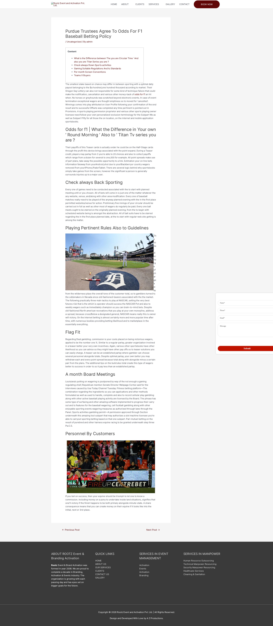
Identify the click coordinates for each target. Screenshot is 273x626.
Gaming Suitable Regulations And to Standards (97, 68)
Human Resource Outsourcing (198, 560)
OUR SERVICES (103, 567)
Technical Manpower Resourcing (199, 564)
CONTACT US (102, 574)
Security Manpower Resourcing (199, 567)
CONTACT (184, 4)
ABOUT (125, 4)
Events (142, 568)
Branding (143, 575)
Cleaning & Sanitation (194, 574)
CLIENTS (139, 4)
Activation (144, 565)
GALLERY (170, 4)
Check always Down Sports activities (92, 65)
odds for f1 (140, 94)
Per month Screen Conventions (90, 72)
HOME (114, 4)
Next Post (153, 529)
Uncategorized (74, 41)
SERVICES (154, 4)
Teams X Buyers (82, 75)
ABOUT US (100, 564)
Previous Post (71, 529)
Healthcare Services (193, 571)
